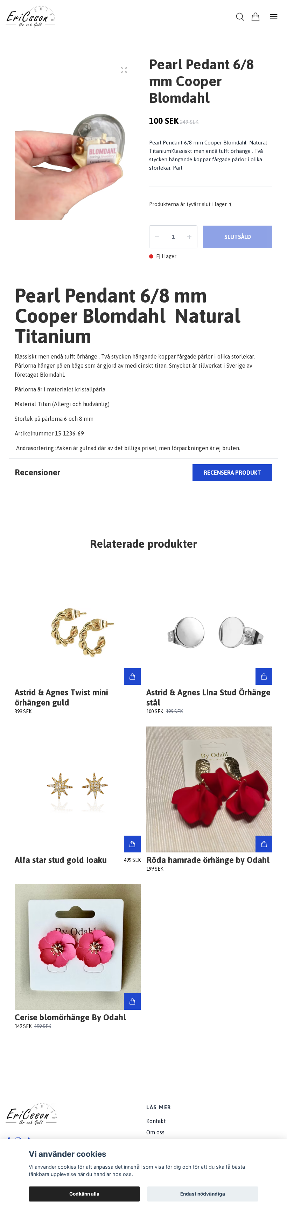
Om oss (155, 1132)
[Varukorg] (255, 17)
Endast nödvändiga (202, 1194)
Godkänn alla (84, 1194)
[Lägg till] (132, 676)
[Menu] (273, 17)
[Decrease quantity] (157, 237)
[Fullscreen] (123, 70)
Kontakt (156, 1121)
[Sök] (240, 17)
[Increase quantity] (189, 237)
